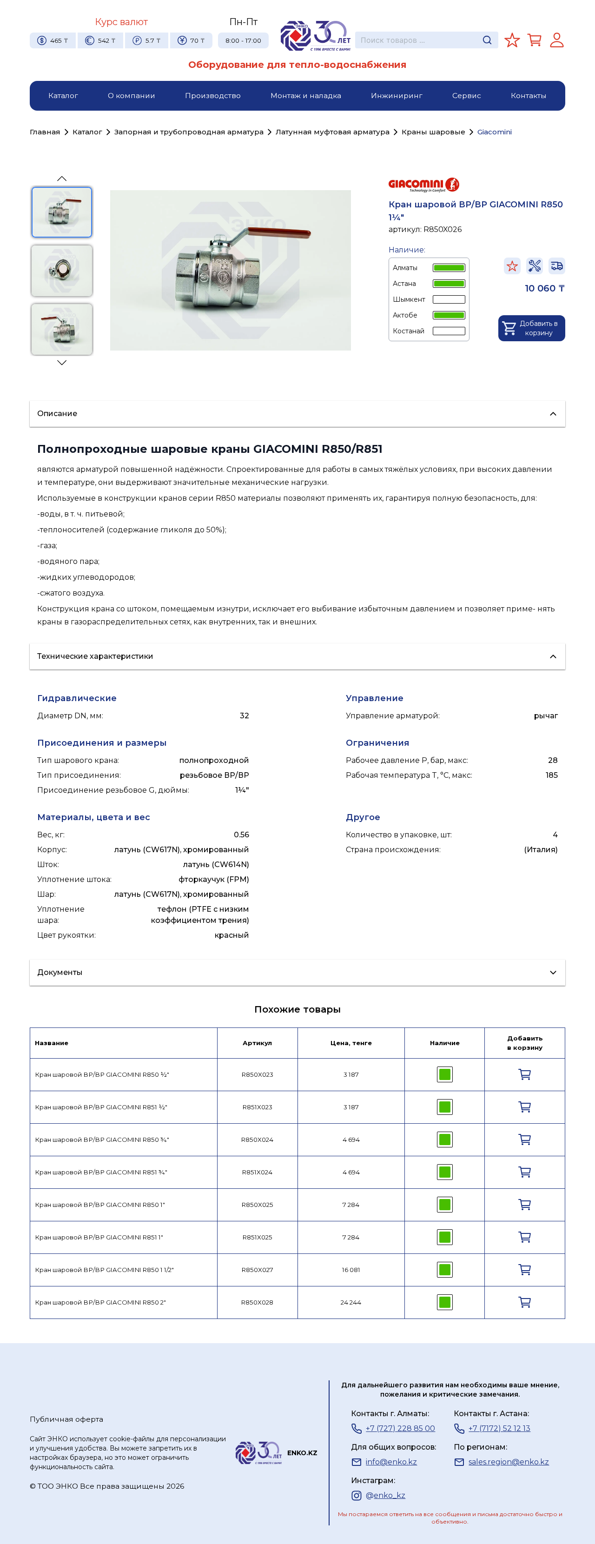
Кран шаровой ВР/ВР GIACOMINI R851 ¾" (101, 1172)
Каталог (63, 95)
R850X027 (257, 1269)
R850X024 (257, 1139)
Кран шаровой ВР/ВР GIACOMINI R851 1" (99, 1237)
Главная (45, 131)
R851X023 (257, 1107)
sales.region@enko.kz (509, 1462)
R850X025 (257, 1204)
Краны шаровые (433, 131)
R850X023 (257, 1074)
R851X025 (257, 1237)
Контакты (529, 95)
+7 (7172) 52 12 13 (499, 1428)
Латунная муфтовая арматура (333, 131)
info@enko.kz (391, 1462)
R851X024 (257, 1172)
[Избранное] (512, 40)
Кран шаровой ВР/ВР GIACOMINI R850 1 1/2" (104, 1269)
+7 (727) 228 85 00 (400, 1428)
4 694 (351, 1139)
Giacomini (494, 131)
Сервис (466, 95)
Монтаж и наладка (306, 95)
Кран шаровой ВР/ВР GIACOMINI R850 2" (100, 1302)
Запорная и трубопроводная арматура (189, 131)
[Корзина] (534, 40)
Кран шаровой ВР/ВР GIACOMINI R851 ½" (101, 1107)
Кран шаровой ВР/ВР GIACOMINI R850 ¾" (102, 1139)
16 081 (351, 1269)
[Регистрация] (557, 40)
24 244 (351, 1302)
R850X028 (257, 1302)
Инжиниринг (397, 95)
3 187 (351, 1074)
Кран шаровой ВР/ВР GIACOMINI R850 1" (100, 1204)
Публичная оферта (66, 1419)
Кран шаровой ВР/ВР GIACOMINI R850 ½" (102, 1074)
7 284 (351, 1204)
